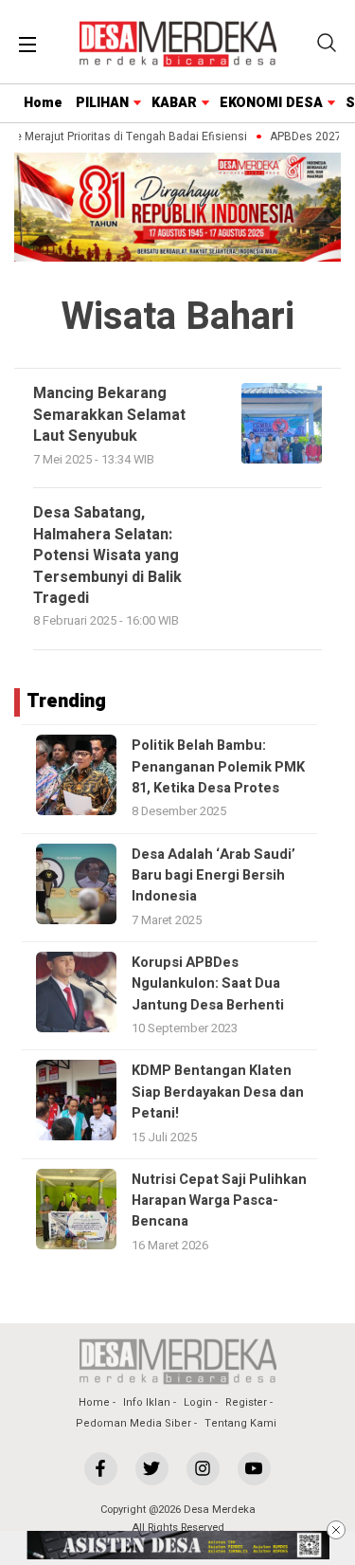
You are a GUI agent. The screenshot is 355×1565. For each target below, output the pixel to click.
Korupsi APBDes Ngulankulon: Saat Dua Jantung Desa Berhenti (208, 984)
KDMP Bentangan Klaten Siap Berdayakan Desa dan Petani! (218, 1092)
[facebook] (100, 1468)
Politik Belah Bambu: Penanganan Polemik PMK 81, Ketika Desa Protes (218, 767)
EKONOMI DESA (271, 103)
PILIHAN (102, 103)
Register (246, 1402)
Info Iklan (146, 1402)
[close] (336, 1529)
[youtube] (254, 1468)
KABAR (174, 103)
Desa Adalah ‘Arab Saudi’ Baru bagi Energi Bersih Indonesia (213, 876)
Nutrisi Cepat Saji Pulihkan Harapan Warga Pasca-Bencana (219, 1201)
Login (198, 1402)
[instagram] (203, 1468)
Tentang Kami (240, 1423)
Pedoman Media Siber (133, 1423)
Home (43, 103)
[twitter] (152, 1468)
